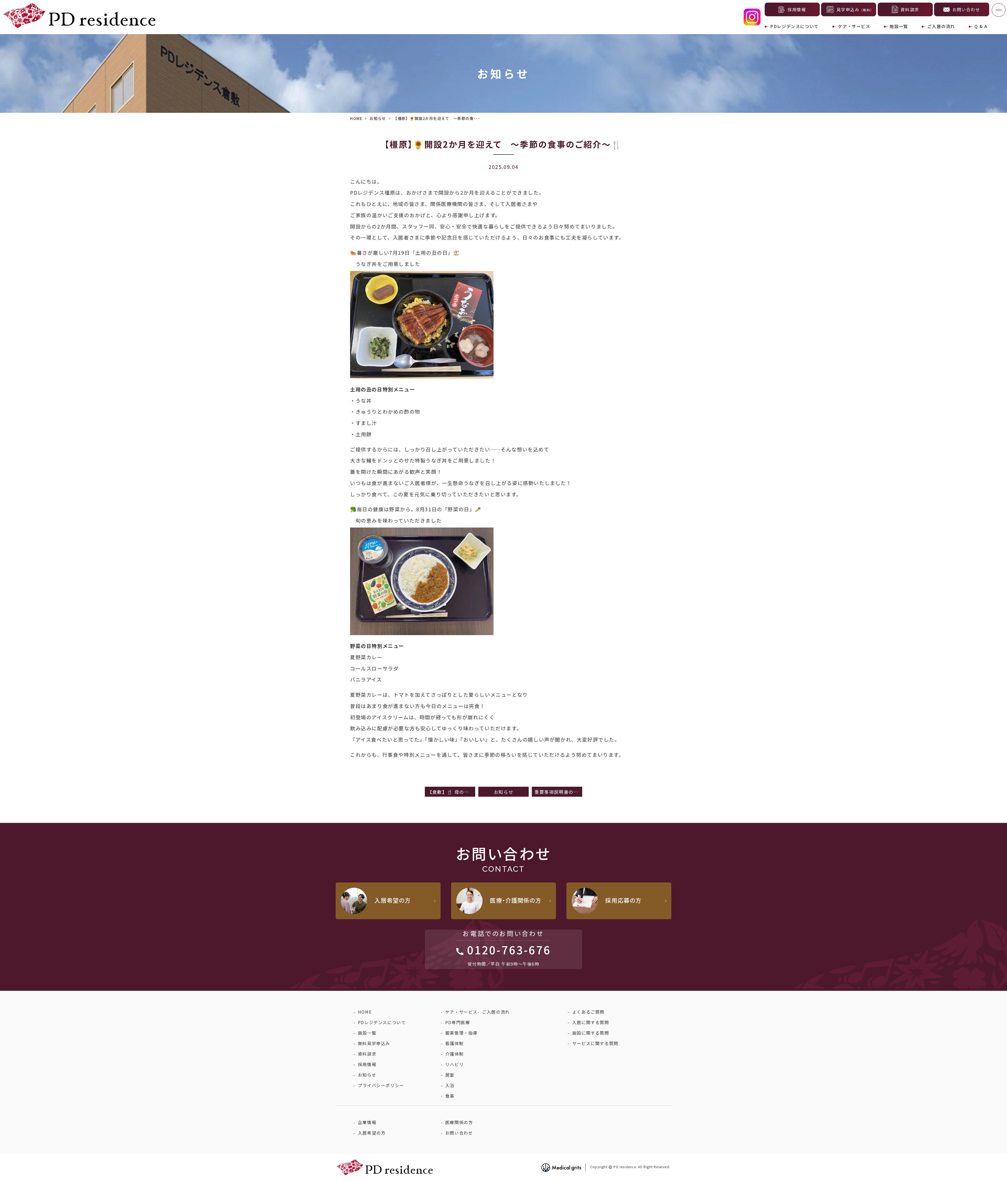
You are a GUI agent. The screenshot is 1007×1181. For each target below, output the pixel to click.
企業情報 (367, 1122)
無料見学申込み (374, 1043)
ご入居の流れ (941, 26)
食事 (449, 1096)
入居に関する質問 (590, 1022)
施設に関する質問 (590, 1033)
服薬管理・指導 (461, 1033)
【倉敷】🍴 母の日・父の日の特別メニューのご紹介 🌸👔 (451, 792)
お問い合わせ (459, 1133)
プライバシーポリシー (381, 1085)
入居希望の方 (372, 1133)
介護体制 (454, 1054)
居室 (449, 1075)
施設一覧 (899, 26)
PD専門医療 (457, 1022)
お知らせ (378, 118)
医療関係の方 (459, 1122)
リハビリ (454, 1064)
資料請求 (367, 1054)
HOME (356, 118)
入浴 (449, 1085)
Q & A (980, 26)
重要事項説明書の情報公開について (558, 792)
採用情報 (367, 1064)
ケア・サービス (854, 26)
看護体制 (454, 1043)
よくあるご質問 (588, 1012)
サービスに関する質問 (595, 1043)
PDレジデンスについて (794, 26)
